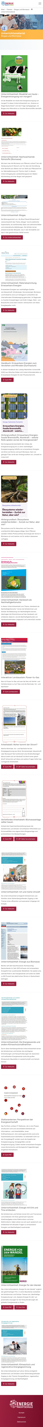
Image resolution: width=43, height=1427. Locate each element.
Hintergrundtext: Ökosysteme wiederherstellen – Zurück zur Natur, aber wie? (20, 522)
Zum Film (21, 1307)
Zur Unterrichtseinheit (13, 237)
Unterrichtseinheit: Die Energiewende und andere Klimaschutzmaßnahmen (20, 1043)
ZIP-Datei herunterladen (26, 767)
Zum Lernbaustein (11, 692)
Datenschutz (21, 1422)
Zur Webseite (9, 113)
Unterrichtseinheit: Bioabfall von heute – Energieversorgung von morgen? (20, 95)
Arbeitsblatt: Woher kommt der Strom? (19, 744)
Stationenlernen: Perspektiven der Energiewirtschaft (17, 1120)
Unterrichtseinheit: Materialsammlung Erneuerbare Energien (18, 284)
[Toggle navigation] (40, 3)
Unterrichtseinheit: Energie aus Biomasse (20, 961)
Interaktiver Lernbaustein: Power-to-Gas (20, 677)
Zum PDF (8, 380)
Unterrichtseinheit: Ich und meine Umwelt (20, 892)
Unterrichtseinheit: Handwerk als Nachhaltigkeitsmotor (16, 601)
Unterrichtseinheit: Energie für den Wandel (21, 1285)
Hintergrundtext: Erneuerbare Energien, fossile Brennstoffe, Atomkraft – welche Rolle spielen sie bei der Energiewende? (19, 437)
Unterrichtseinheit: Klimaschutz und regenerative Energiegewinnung (18, 1365)
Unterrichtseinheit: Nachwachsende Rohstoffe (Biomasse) (18, 158)
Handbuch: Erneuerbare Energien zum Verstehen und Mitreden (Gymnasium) (19, 364)
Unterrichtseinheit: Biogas (13, 215)
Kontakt (21, 1413)
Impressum (21, 1417)
